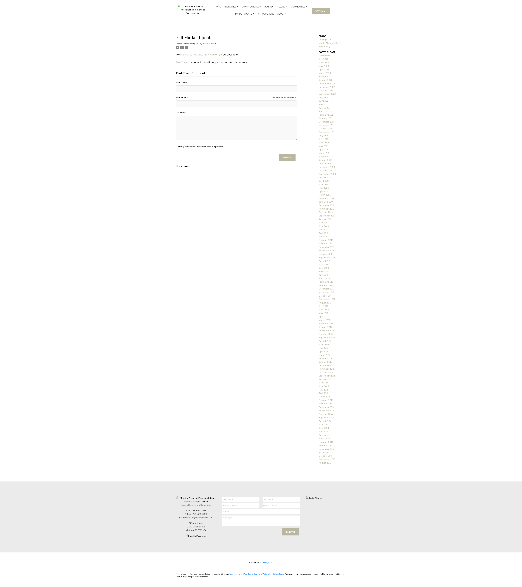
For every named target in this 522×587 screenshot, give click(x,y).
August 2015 (325, 379)
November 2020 (327, 167)
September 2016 (327, 337)
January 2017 (325, 327)
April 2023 (324, 69)
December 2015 (326, 365)
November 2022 (327, 87)
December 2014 (327, 407)
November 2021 (326, 125)
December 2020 (327, 163)
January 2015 (325, 403)
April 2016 (324, 351)
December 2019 (326, 205)
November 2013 (326, 452)
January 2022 (326, 118)
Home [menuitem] (218, 6)
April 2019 (324, 233)
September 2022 (327, 93)
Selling (281, 6)
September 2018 (327, 257)
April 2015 (324, 393)
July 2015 (323, 382)
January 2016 (325, 361)
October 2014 (326, 414)
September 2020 (327, 174)
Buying (268, 6)
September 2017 (327, 299)
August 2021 (325, 135)
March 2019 (324, 236)
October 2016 (326, 334)
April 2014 (324, 434)
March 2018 (324, 278)
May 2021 (323, 146)
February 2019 (326, 240)
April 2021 (323, 149)
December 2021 (326, 121)
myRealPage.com (266, 562)
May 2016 (323, 347)
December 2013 (326, 448)
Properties (230, 6)
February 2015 (326, 400)
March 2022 (325, 111)
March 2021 (324, 153)
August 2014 (325, 421)
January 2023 (326, 80)
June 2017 (324, 309)
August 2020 (325, 177)
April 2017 (324, 316)
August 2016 (325, 341)
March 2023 (325, 73)
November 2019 (326, 208)
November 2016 (326, 330)
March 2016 (324, 355)
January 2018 (325, 285)
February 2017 (326, 323)
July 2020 (324, 180)
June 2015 (324, 386)
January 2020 (326, 201)
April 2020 (324, 191)
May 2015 (323, 389)
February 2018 (326, 281)
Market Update (243, 13)
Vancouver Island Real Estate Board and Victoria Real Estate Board (256, 574)
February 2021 (326, 156)
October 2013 (326, 455)
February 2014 (326, 442)
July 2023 (323, 59)
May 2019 (323, 229)
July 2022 (323, 100)
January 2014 (325, 445)
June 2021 (324, 142)
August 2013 (325, 462)
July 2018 (323, 264)
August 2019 (325, 219)
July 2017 (323, 306)
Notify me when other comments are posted (200, 146)
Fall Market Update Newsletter (199, 54)
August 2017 (325, 302)
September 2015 (327, 375)
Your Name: (182, 82)
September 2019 (327, 215)
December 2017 (326, 288)
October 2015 (326, 372)
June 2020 (324, 184)
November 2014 (326, 410)
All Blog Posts (325, 39)
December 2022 (327, 83)
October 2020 (326, 170)
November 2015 (326, 368)
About (281, 13)
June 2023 (324, 62)
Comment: (181, 112)
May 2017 (323, 313)
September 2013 (327, 459)
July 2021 (323, 139)
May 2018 (323, 271)
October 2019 (326, 212)
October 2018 (326, 254)
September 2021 (327, 132)
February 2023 (326, 76)
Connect (321, 11)
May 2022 (324, 104)
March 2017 (324, 320)
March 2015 (324, 396)
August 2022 (325, 97)
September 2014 (327, 417)
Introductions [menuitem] (266, 13)
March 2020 (325, 194)
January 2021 (325, 160)
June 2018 (324, 268)
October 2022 (326, 90)
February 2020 (326, 198)
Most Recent (325, 55)
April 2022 (324, 107)
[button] (321, 11)
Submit (287, 157)
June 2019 (324, 226)
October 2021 (326, 128)
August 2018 (325, 261)
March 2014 (324, 438)
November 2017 (326, 292)
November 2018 (326, 250)
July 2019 (323, 222)
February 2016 (326, 358)
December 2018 (326, 247)
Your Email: (181, 97)
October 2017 (326, 295)
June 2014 (324, 428)
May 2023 (324, 66)
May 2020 (324, 187)
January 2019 (325, 243)
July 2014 (323, 424)
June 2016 (324, 344)
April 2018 (323, 274)
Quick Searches (250, 6)
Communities (298, 6)
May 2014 (323, 431)
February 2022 (326, 114)
